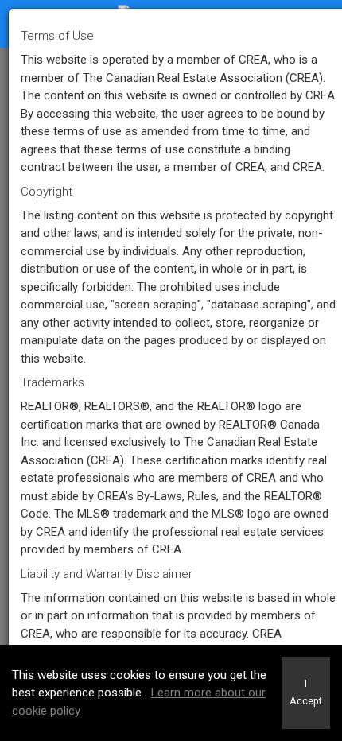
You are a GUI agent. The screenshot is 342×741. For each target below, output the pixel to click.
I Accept (306, 692)
